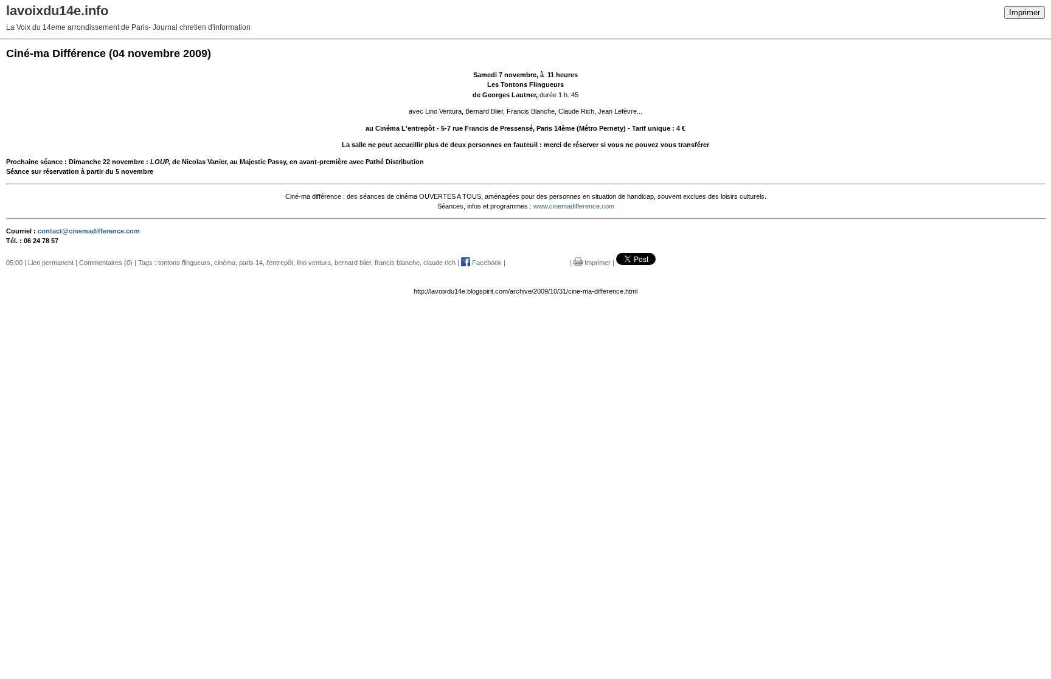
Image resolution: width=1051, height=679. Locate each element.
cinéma (224, 262)
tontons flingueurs (184, 262)
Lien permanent (51, 262)
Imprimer (1024, 12)
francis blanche (397, 262)
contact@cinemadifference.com (89, 231)
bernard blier (353, 262)
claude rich (439, 262)
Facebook (486, 262)
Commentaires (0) (106, 262)
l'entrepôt (279, 262)
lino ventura (314, 262)
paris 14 (251, 262)
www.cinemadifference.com (573, 206)
